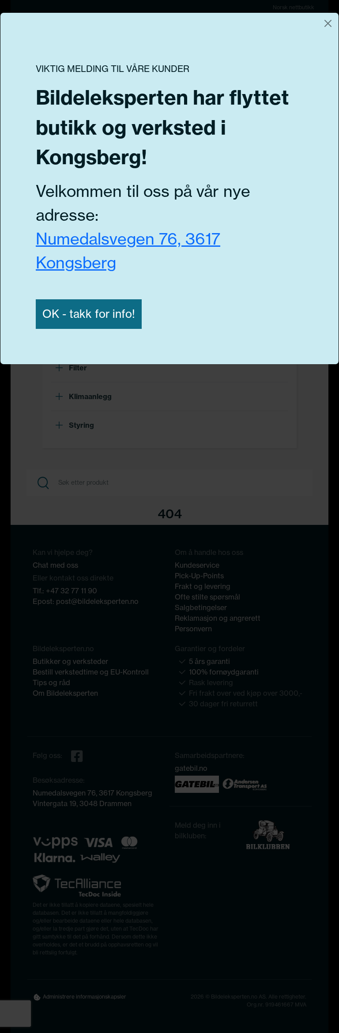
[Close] (328, 23)
